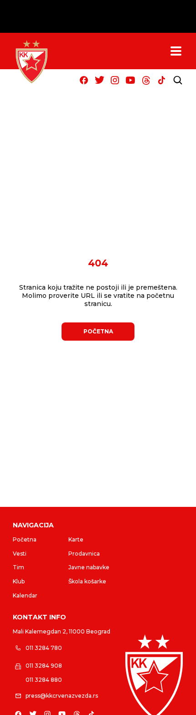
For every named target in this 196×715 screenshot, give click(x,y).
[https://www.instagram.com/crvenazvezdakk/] (115, 80)
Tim (18, 567)
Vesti (19, 553)
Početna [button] (98, 331)
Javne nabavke (88, 567)
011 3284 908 (44, 665)
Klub (19, 581)
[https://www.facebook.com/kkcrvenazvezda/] (84, 80)
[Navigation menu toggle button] (176, 51)
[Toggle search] (177, 80)
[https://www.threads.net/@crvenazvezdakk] (146, 80)
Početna (24, 539)
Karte (75, 539)
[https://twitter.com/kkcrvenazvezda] (99, 80)
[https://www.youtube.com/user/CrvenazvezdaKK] (130, 80)
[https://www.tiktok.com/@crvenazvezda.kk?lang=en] (161, 80)
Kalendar (25, 595)
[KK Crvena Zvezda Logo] (31, 62)
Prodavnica (84, 553)
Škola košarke (87, 581)
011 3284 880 (44, 679)
